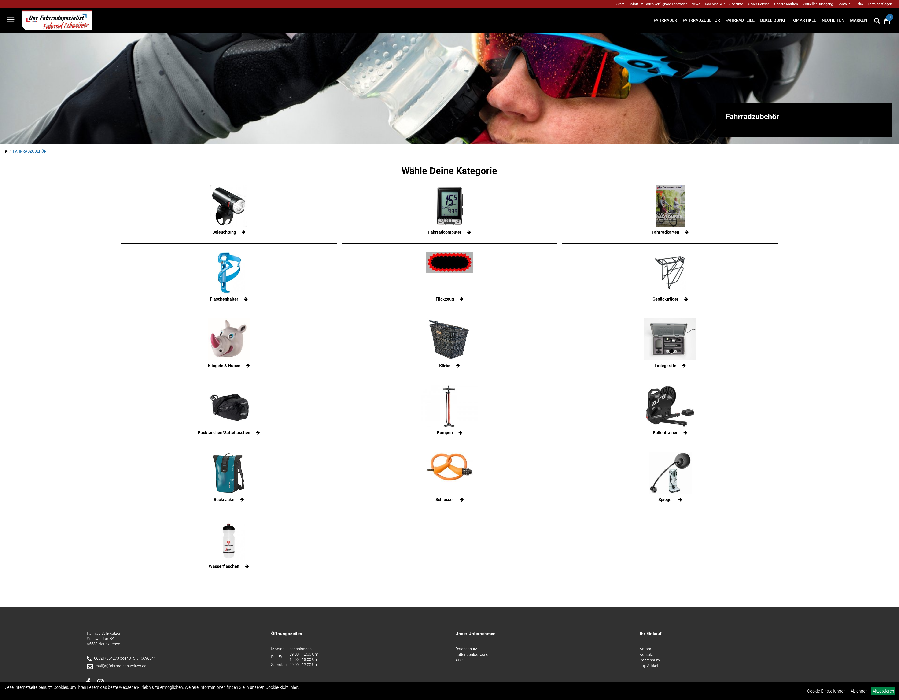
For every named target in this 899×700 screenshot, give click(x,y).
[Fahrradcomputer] (449, 206)
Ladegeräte (665, 365)
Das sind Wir (715, 4)
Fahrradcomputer (444, 232)
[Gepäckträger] (670, 273)
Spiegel (665, 499)
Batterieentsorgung (471, 654)
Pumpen (445, 432)
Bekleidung (772, 20)
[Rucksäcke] (229, 473)
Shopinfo (736, 4)
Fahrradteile (740, 20)
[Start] (6, 151)
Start (620, 4)
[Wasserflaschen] (229, 540)
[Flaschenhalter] (229, 273)
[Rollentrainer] (670, 406)
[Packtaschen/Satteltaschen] (229, 406)
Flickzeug (445, 299)
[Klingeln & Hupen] (229, 339)
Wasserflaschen (224, 566)
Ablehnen (859, 691)
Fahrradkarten (665, 232)
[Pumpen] (449, 406)
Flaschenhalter (224, 299)
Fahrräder (665, 20)
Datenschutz (466, 648)
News (695, 4)
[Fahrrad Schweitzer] (57, 20)
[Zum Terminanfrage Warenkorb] (887, 22)
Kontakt (844, 4)
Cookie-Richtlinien (281, 687)
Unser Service (759, 4)
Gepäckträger (665, 299)
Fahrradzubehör (701, 20)
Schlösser (444, 499)
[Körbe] (449, 339)
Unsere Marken (786, 4)
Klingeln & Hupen (224, 365)
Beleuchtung (224, 232)
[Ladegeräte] (670, 339)
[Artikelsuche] (877, 21)
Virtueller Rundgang (818, 4)
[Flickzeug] (449, 262)
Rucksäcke (224, 499)
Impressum (650, 660)
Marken (858, 20)
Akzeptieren (883, 691)
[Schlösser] (449, 467)
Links (859, 4)
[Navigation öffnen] (11, 20)
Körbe (444, 365)
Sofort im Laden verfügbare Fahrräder (658, 4)
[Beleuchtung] (229, 206)
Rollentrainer (665, 432)
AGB (459, 660)
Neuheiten (833, 20)
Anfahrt (646, 648)
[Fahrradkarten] (670, 206)
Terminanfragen (880, 4)
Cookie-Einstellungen (826, 691)
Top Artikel (803, 20)
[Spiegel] (670, 473)
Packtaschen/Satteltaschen (224, 432)
